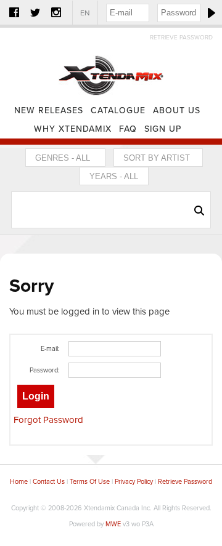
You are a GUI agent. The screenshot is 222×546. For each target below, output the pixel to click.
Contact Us (49, 482)
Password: (45, 370)
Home (111, 65)
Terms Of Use (90, 482)
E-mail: (50, 349)
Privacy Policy (134, 482)
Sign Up (162, 129)
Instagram (56, 12)
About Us (176, 110)
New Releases (48, 110)
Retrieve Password (181, 37)
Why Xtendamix (73, 129)
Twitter (35, 12)
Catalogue (118, 110)
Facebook (14, 12)
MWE (113, 524)
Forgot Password (48, 419)
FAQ (128, 129)
